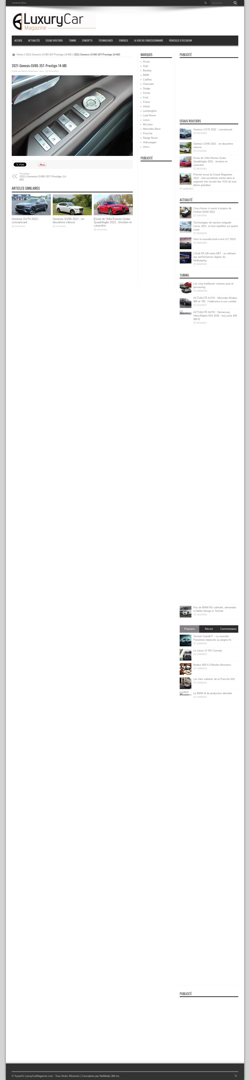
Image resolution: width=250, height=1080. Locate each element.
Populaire (189, 628)
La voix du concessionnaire (148, 40)
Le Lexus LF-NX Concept (207, 650)
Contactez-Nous (19, 3)
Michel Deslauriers (29, 71)
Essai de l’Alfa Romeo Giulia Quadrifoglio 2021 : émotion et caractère (113, 222)
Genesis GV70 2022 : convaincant (25, 220)
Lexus (146, 119)
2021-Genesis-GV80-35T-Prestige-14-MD (49, 54)
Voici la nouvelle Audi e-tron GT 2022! (214, 239)
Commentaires (228, 628)
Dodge (146, 88)
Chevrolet (148, 84)
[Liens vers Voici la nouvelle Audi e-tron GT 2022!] (185, 243)
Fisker (146, 102)
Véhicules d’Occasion (180, 40)
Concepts (87, 40)
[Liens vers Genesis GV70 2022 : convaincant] (31, 204)
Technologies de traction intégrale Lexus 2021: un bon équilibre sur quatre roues (215, 226)
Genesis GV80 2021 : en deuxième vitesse (68, 220)
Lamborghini (150, 110)
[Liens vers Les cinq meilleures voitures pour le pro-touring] (185, 288)
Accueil (18, 40)
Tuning (72, 40)
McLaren (148, 124)
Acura (146, 61)
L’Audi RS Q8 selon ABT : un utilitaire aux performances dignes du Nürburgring (214, 257)
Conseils (123, 40)
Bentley (147, 70)
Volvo (146, 146)
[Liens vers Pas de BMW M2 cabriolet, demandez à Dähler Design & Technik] (185, 611)
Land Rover (149, 115)
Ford (145, 97)
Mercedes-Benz (152, 128)
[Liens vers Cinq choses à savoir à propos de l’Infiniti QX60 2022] (185, 212)
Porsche (147, 133)
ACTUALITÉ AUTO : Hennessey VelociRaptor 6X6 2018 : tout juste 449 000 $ (215, 316)
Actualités (34, 40)
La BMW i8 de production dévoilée (212, 693)
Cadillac (147, 79)
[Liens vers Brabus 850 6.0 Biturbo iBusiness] (185, 669)
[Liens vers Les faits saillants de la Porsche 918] (185, 683)
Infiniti (146, 106)
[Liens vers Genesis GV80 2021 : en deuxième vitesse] (72, 204)
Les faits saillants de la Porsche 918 (214, 679)
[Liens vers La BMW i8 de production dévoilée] (185, 838)
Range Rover (150, 137)
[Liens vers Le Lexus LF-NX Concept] (185, 655)
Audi (145, 66)
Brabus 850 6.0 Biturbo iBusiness (212, 664)
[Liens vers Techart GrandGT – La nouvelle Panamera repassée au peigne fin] (185, 640)
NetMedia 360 (107, 1076)
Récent (209, 628)
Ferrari (146, 93)
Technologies (105, 40)
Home (20, 54)
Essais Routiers (54, 40)
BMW (146, 75)
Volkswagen (149, 142)
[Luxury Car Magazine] (54, 22)
